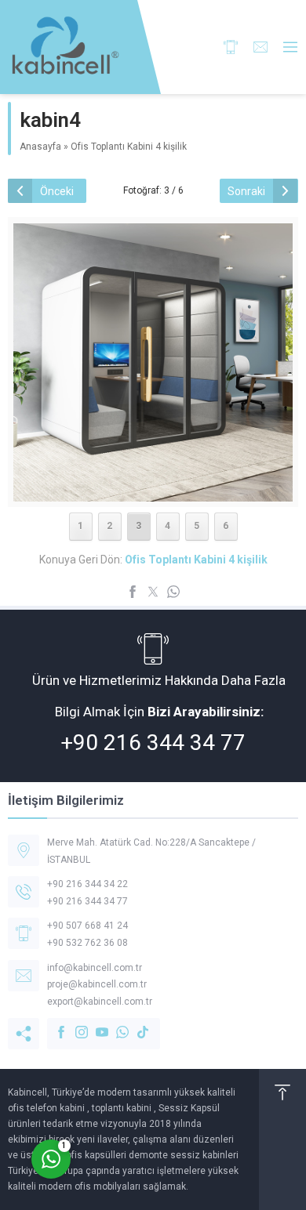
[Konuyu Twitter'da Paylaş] (153, 591)
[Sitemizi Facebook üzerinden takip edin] (53, 1024)
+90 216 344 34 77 (153, 742)
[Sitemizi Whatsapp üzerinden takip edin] (114, 1024)
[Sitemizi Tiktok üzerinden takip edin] (135, 1024)
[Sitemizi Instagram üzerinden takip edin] (73, 1024)
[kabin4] (152, 491)
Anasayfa (40, 146)
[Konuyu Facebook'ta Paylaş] (132, 591)
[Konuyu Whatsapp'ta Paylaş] (173, 591)
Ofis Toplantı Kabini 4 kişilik (129, 146)
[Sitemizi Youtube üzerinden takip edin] (94, 1024)
